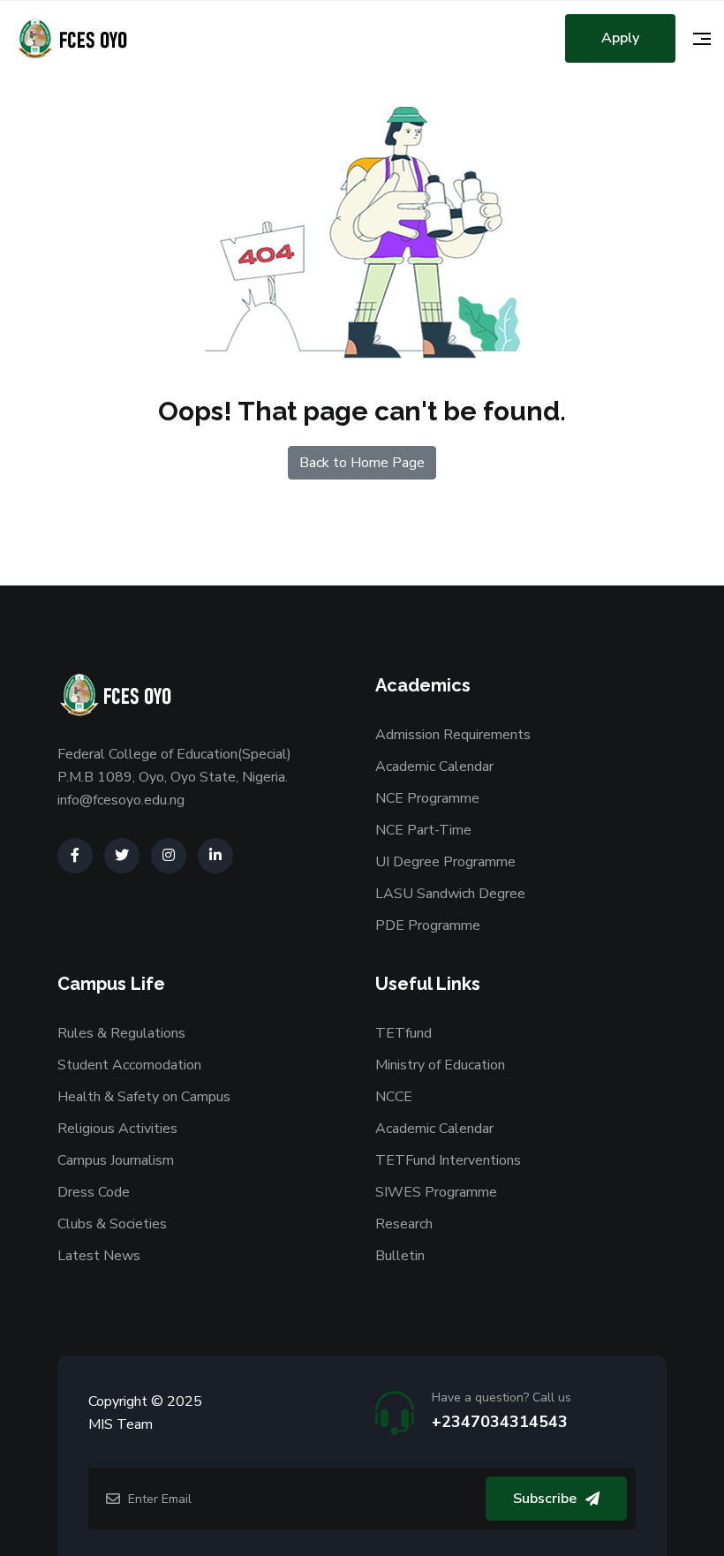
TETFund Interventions (448, 1160)
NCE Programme (427, 798)
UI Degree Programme (445, 862)
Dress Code (93, 1192)
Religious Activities (117, 1128)
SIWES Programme (436, 1192)
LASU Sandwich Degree (450, 893)
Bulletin (400, 1255)
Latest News (98, 1255)
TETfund (403, 1033)
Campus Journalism (115, 1160)
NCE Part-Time (423, 830)
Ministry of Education (440, 1065)
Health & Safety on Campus (143, 1097)
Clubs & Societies (112, 1224)
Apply (620, 38)
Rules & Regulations (121, 1033)
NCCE (393, 1097)
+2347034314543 (500, 1421)
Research (404, 1224)
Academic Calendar (434, 766)
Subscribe (545, 1498)
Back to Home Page (362, 462)
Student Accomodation (129, 1065)
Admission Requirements (453, 734)
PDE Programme (427, 925)
